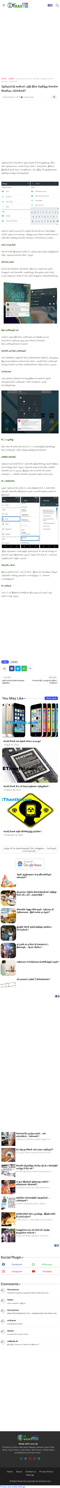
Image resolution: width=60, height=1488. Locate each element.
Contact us (30, 1471)
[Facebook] (12, 668)
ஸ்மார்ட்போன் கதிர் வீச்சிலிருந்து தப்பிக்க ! (22, 831)
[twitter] (25, 1458)
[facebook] (21, 1458)
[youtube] (30, 1458)
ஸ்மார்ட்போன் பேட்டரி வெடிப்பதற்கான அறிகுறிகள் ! (26, 786)
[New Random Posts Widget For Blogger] (57, 996)
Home (4, 78)
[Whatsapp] (24, 668)
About (19, 1471)
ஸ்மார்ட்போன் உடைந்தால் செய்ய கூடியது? (22, 741)
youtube (47, 1271)
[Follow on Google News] (30, 867)
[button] (50, 5)
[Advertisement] (30, 40)
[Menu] (4, 5)
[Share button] (30, 668)
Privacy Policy (46, 1471)
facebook (17, 1264)
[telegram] (39, 1458)
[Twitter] (18, 668)
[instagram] (34, 1458)
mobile (11, 78)
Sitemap (30, 1475)
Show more (51, 698)
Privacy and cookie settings (12, 1486)
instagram (17, 1271)
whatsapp (47, 1264)
